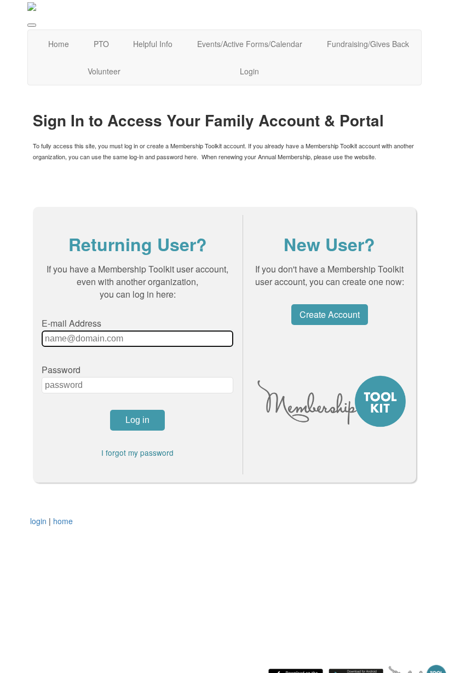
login (38, 520)
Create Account (330, 314)
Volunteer (104, 71)
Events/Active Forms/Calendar (249, 43)
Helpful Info (152, 43)
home (63, 520)
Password (61, 369)
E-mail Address (71, 323)
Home (58, 43)
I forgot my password (137, 452)
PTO (101, 43)
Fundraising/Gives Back (368, 43)
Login (249, 71)
